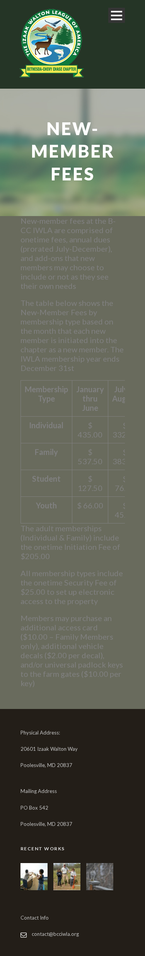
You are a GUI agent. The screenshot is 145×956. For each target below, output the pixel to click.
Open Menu (116, 15)
